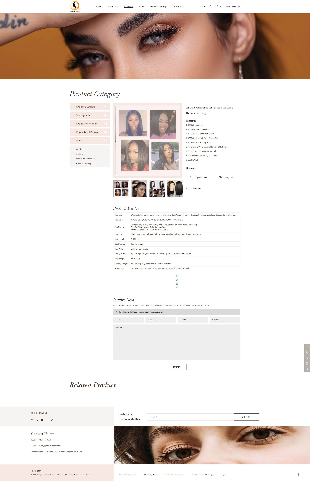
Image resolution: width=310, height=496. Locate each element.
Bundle (79, 149)
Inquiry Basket (201, 177)
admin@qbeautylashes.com (49, 446)
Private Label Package (91, 132)
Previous (197, 188)
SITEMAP (38, 471)
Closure (79, 154)
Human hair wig (84, 163)
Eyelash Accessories (91, 123)
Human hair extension (85, 159)
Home (99, 6)
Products (128, 6)
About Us (113, 6)
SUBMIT (176, 367)
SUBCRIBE (246, 417)
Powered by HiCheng (83, 475)
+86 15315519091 (43, 440)
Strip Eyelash (91, 115)
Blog (141, 6)
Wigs (91, 140)
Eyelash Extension (91, 106)
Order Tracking (158, 6)
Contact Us (178, 6)
